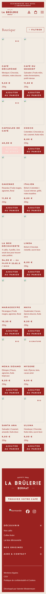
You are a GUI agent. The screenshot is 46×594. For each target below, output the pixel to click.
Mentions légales (11, 573)
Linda (28, 243)
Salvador (27, 73)
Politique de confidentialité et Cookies (19, 580)
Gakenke (8, 184)
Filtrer (36, 30)
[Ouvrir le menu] (42, 12)
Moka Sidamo (11, 366)
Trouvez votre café (23, 499)
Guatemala (28, 311)
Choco (28, 128)
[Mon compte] (29, 12)
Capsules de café (11, 129)
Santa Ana (9, 425)
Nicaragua (6, 311)
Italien (29, 184)
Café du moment (30, 67)
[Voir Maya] (34, 291)
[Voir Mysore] (34, 350)
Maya (27, 307)
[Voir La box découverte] (12, 227)
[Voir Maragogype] (12, 291)
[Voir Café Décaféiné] (12, 50)
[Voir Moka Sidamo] (12, 350)
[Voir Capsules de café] (12, 112)
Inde (26, 370)
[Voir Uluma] (34, 409)
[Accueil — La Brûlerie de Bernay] (10, 12)
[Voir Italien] (34, 168)
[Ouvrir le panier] (36, 12)
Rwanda (5, 188)
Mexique (5, 73)
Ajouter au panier (12, 93)
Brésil (26, 188)
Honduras (28, 429)
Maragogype (11, 307)
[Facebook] (27, 511)
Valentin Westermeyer (26, 589)
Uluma (28, 425)
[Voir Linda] (34, 227)
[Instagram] (34, 511)
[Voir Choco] (34, 112)
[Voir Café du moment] (34, 50)
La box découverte (11, 244)
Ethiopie (5, 370)
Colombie (28, 132)
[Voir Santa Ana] (12, 409)
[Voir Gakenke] (12, 168)
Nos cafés (8, 531)
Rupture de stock (12, 150)
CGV (6, 577)
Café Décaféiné (9, 67)
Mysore (29, 366)
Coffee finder (9, 535)
